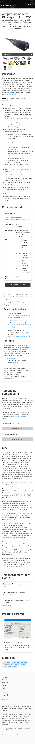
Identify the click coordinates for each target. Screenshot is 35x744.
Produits (4, 680)
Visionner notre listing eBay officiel (19, 315)
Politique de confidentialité (10, 735)
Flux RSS (6, 699)
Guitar (5, 667)
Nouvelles (5, 682)
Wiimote (17, 665)
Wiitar (23, 665)
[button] (23, 4)
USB (10, 665)
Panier (30, 4)
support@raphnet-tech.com (17, 416)
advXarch (5, 101)
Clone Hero (13, 95)
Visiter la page (7, 605)
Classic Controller (19, 662)
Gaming (5, 665)
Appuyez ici (7, 595)
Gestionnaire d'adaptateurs (13, 643)
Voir (4, 587)
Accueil (4, 677)
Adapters (6, 662)
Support (4, 685)
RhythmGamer (11, 358)
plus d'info (18, 125)
